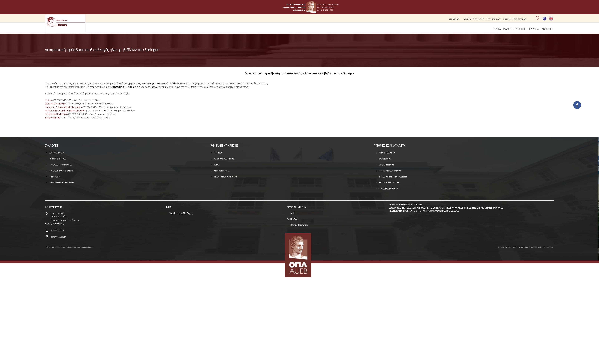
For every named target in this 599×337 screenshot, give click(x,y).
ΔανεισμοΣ (385, 158)
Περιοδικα (54, 176)
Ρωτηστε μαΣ (493, 19)
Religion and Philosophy (56, 113)
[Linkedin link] (292, 213)
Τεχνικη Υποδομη (389, 182)
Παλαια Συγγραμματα (60, 164)
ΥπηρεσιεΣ (521, 28)
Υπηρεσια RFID (221, 170)
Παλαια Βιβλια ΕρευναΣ (61, 170)
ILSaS (217, 164)
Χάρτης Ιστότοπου (299, 224)
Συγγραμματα (56, 152)
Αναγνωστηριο (387, 152)
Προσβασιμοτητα (388, 188)
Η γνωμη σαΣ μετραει (515, 19)
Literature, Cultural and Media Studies (63, 107)
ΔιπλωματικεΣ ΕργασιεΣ (61, 182)
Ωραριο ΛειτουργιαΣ (473, 19)
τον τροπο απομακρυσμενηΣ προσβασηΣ (436, 210)
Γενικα (497, 28)
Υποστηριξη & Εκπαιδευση (393, 176)
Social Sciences (52, 117)
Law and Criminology (55, 103)
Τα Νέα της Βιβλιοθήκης (181, 213)
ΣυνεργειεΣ (547, 28)
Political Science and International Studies (65, 110)
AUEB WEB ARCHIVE (224, 158)
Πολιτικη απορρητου (225, 176)
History (48, 100)
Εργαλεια (533, 28)
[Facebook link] (294, 213)
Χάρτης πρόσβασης (54, 223)
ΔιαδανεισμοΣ (386, 164)
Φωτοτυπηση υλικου (390, 170)
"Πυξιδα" (218, 152)
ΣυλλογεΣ (508, 28)
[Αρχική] (299, 11)
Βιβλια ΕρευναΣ (57, 158)
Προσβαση (454, 19)
